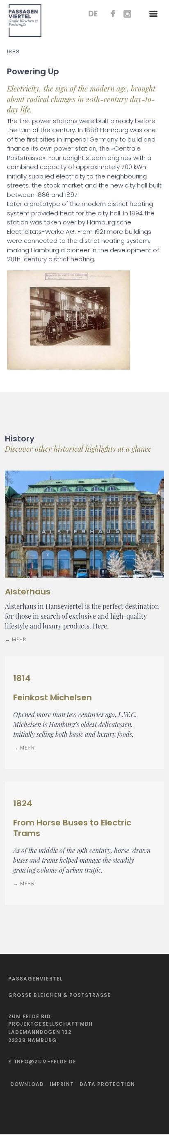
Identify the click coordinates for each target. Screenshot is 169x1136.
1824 (22, 803)
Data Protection (107, 1084)
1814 (22, 678)
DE (93, 13)
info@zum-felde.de (45, 1061)
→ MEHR (16, 639)
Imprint (62, 1084)
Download (27, 1084)
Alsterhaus (27, 591)
